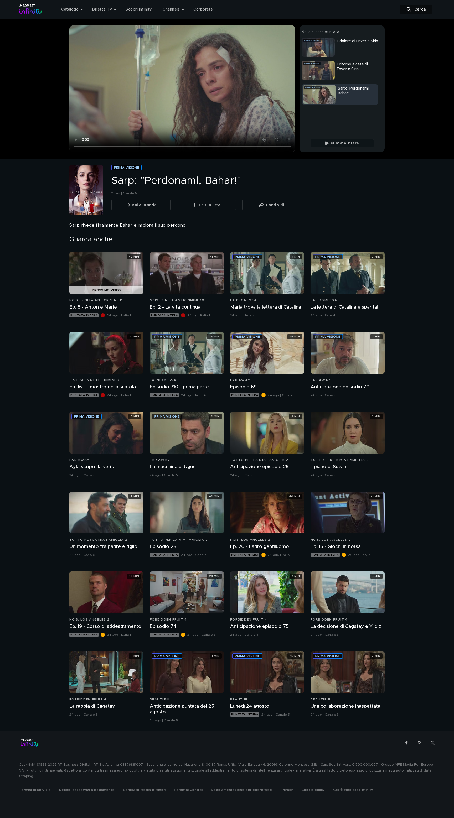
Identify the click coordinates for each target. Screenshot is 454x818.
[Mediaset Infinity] (30, 9)
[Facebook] (406, 742)
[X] (432, 742)
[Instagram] (419, 742)
